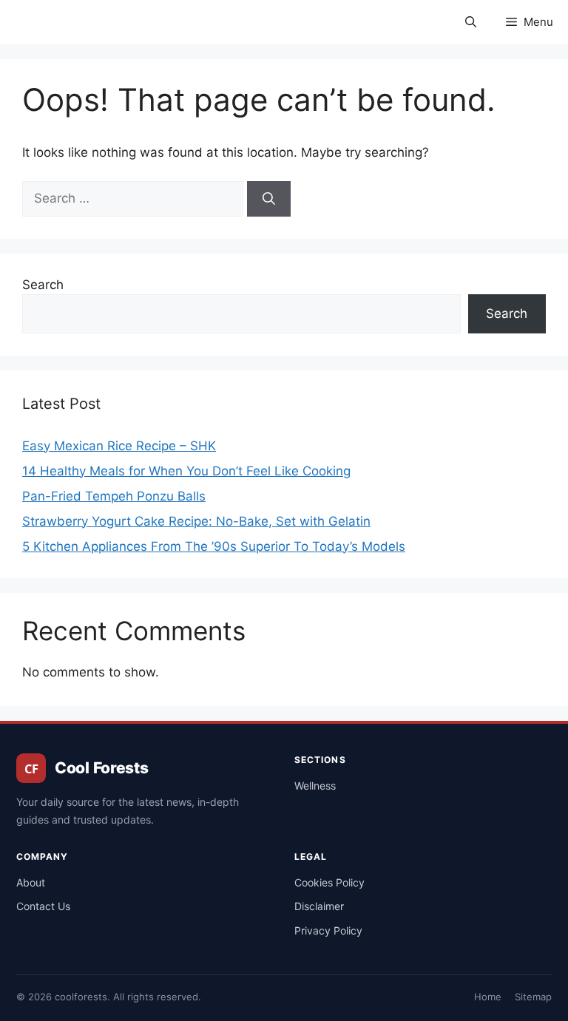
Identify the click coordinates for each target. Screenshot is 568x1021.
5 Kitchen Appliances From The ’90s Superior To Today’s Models (213, 546)
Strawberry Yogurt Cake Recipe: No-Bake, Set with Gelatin (196, 521)
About (30, 882)
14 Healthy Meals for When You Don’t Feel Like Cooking (186, 471)
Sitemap (533, 997)
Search (43, 284)
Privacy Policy (328, 930)
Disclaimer (319, 906)
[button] (470, 22)
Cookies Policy (329, 882)
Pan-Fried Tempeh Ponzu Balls (114, 496)
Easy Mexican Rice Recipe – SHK (119, 445)
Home (487, 997)
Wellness (315, 785)
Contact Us (43, 906)
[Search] (269, 199)
